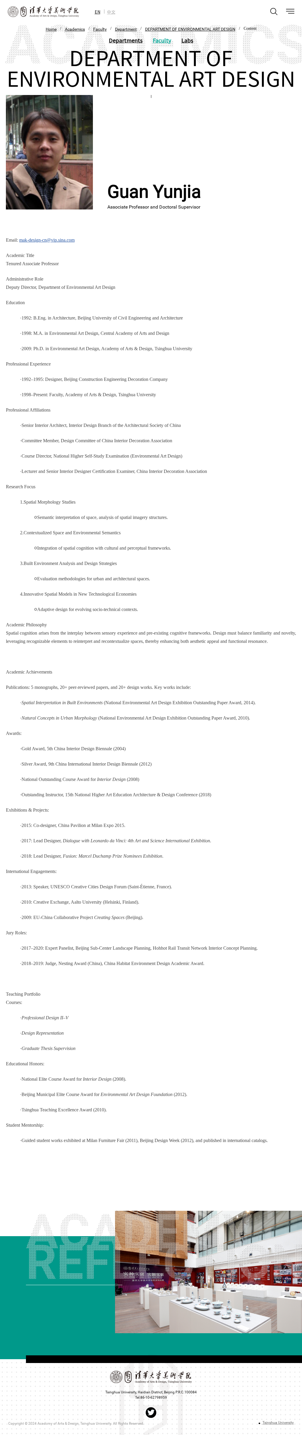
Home (51, 29)
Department (126, 29)
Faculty (100, 29)
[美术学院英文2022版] (39, 11)
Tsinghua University (278, 1423)
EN (97, 12)
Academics (75, 29)
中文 (111, 12)
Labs (187, 40)
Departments (125, 40)
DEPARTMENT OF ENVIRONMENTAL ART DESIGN (190, 29)
